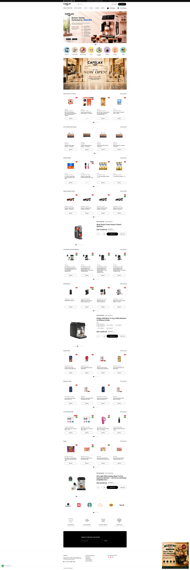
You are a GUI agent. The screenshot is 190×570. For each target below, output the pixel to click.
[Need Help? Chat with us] (2, 566)
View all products (123, 93)
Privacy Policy (88, 556)
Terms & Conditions (89, 559)
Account (115, 4)
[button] (122, 4)
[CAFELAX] (67, 4)
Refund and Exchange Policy (90, 555)
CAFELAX (70, 568)
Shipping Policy (88, 558)
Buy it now (123, 234)
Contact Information (89, 560)
